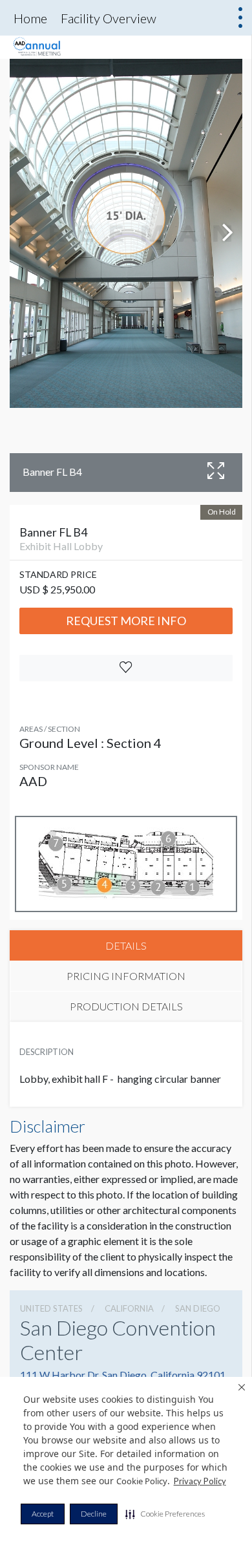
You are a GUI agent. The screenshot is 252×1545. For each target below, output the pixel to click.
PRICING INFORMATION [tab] (126, 976)
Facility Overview (108, 18)
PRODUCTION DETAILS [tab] (126, 1006)
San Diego (197, 1308)
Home (30, 18)
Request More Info (126, 620)
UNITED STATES (51, 1308)
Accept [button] (43, 1513)
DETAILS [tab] (126, 945)
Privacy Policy (200, 1481)
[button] (165, 1514)
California (129, 1308)
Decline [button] (94, 1513)
